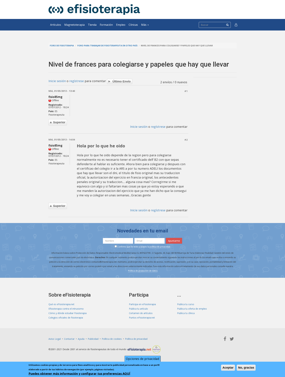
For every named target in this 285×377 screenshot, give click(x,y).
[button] (236, 24)
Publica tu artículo (138, 308)
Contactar (69, 338)
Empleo (120, 25)
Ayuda (81, 338)
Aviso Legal (54, 338)
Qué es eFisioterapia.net (61, 304)
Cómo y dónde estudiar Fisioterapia (67, 313)
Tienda (92, 25)
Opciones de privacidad (142, 359)
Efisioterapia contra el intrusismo (66, 308)
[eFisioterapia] (94, 9)
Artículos (55, 25)
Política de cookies (112, 338)
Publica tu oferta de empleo (192, 308)
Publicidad (93, 338)
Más (144, 25)
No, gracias (246, 367)
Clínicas (133, 25)
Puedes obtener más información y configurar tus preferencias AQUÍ (79, 374)
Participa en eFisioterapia (142, 304)
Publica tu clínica (186, 313)
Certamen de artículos (141, 313)
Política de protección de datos (143, 270)
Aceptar (228, 367)
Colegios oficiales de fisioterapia (65, 317)
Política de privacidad (136, 338)
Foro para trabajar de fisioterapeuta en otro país (107, 45)
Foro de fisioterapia (62, 45)
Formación (106, 25)
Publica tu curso (185, 304)
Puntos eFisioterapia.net (142, 317)
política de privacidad (160, 246)
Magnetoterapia (74, 25)
